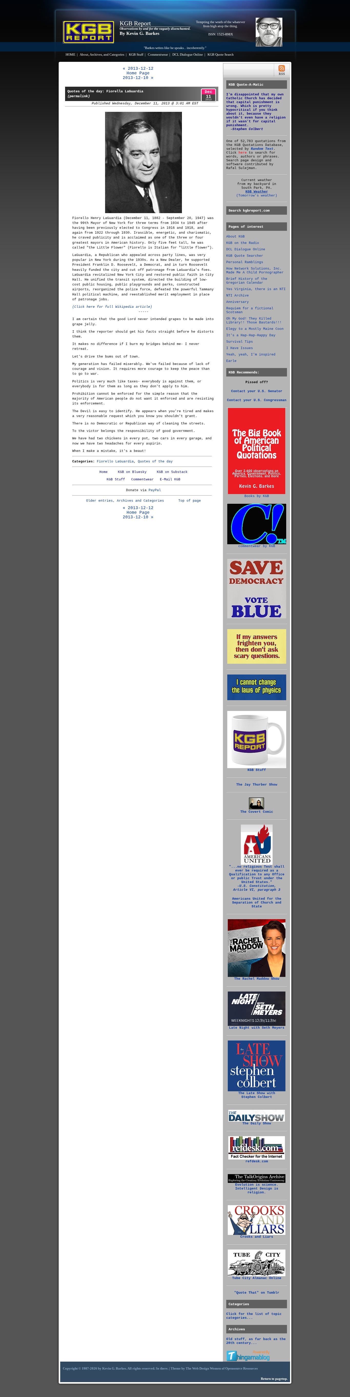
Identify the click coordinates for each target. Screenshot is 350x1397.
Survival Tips (239, 342)
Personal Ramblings (244, 262)
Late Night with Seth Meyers (256, 1028)
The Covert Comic (256, 812)
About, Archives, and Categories (102, 54)
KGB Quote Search (221, 54)
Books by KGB (256, 496)
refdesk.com (256, 1161)
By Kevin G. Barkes (139, 33)
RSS (282, 70)
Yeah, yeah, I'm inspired (250, 354)
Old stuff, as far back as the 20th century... (256, 1341)
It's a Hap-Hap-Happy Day (250, 335)
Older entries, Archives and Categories (125, 501)
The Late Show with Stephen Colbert (256, 1095)
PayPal (155, 490)
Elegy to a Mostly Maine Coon (255, 329)
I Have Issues (239, 348)
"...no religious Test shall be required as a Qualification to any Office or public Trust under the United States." (256, 878)
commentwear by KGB (256, 546)
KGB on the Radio (242, 243)
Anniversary (237, 302)
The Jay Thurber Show (256, 785)
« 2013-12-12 (138, 68)
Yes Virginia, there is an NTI (256, 289)
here (243, 153)
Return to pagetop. (274, 1379)
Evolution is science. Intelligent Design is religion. (256, 1188)
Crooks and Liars (256, 1237)
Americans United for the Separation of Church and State (256, 902)
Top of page (189, 501)
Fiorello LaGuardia (115, 461)
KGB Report (135, 23)
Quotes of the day (155, 461)
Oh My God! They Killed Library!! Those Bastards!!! (254, 320)
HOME (70, 54)
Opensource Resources (241, 1368)
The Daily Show (256, 1123)
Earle (231, 361)
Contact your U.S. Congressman (256, 400)
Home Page (138, 73)
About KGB (235, 237)
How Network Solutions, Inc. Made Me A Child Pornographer (255, 270)
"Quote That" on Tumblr (256, 1293)
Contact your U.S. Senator (256, 391)
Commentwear (158, 54)
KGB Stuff (136, 54)
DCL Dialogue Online (187, 54)
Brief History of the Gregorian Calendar (246, 281)
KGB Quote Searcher (244, 256)
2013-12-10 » (138, 78)
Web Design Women (206, 1368)
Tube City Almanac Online (256, 1278)
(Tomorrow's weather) (256, 195)
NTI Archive (237, 296)
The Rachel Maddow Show (256, 979)
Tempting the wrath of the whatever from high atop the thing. (220, 24)
